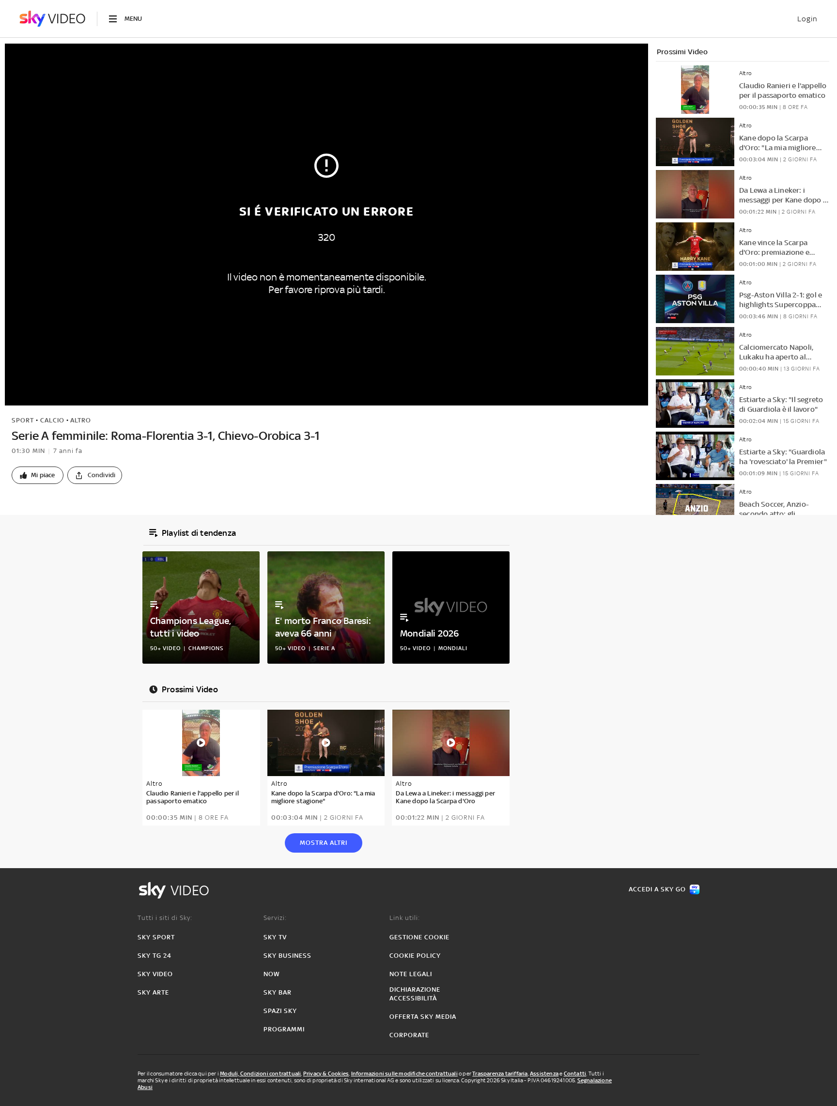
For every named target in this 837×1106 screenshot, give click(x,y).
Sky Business (287, 955)
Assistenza (544, 1073)
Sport (23, 420)
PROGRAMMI (284, 1029)
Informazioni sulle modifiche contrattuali (404, 1073)
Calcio (52, 420)
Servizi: (275, 917)
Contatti (575, 1073)
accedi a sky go (657, 889)
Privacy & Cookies (326, 1073)
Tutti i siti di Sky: (165, 917)
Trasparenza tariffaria (499, 1073)
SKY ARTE (153, 992)
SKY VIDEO (155, 974)
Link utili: (404, 917)
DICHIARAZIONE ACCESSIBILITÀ (414, 994)
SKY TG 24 (154, 955)
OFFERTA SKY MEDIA (422, 1016)
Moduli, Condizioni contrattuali (260, 1073)
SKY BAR (278, 992)
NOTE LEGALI (410, 974)
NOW (272, 974)
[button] (37, 475)
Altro (80, 420)
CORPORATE (409, 1035)
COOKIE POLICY (415, 955)
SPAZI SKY (280, 1010)
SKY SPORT (156, 937)
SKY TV (275, 937)
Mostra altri (323, 842)
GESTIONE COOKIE (419, 937)
